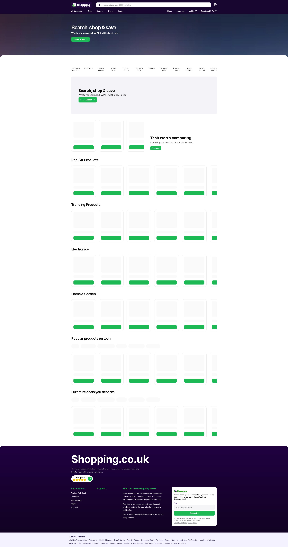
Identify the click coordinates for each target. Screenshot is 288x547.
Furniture (159, 540)
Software (168, 543)
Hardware (104, 543)
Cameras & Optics (171, 540)
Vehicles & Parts (180, 543)
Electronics (93, 540)
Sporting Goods (133, 540)
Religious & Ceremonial (153, 543)
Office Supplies (137, 543)
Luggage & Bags (147, 540)
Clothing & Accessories (78, 540)
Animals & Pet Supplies (188, 540)
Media (126, 543)
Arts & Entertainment (207, 540)
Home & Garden (116, 543)
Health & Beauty (105, 540)
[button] (99, 5)
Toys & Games (119, 540)
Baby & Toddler (75, 543)
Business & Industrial (90, 543)
